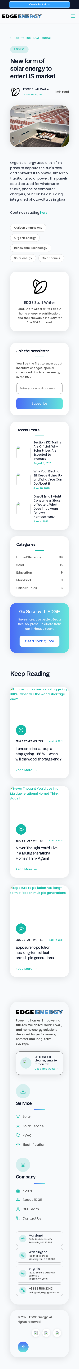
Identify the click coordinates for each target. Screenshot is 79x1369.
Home (27, 1190)
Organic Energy (25, 238)
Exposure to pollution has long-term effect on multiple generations (35, 952)
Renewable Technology (30, 248)
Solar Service (33, 1126)
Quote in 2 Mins (39, 4)
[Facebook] (36, 1333)
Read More (26, 770)
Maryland (39, 580)
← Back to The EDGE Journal (30, 38)
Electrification (33, 1144)
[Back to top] (23, 1347)
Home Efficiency (39, 557)
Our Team (30, 1209)
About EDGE (32, 1199)
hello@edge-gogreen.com (44, 1292)
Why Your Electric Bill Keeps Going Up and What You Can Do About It (48, 477)
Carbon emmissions (28, 228)
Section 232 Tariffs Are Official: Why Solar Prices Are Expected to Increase (47, 450)
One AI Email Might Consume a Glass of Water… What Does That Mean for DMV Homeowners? (47, 506)
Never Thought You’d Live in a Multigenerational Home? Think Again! (37, 853)
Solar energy (23, 258)
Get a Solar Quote (39, 641)
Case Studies (39, 588)
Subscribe (39, 403)
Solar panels (51, 258)
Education (39, 572)
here (44, 212)
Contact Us (31, 1218)
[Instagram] (46, 1333)
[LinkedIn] (57, 1333)
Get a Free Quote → (46, 1068)
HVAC (27, 1135)
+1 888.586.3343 (41, 1289)
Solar (39, 565)
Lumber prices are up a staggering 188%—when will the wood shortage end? (39, 754)
